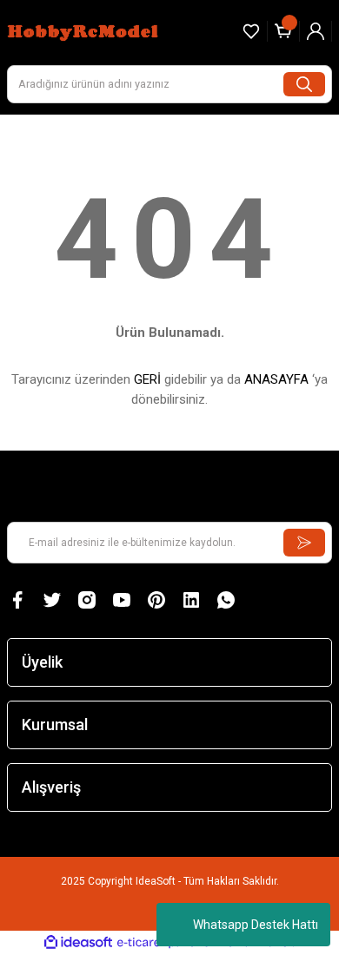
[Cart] (283, 31)
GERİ (147, 379)
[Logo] (85, 31)
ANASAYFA (276, 379)
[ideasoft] (78, 943)
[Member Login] (315, 31)
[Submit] (304, 543)
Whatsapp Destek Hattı (255, 925)
